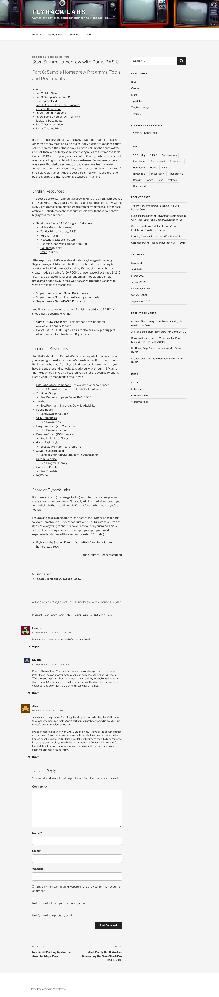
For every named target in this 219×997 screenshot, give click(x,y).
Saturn (68, 579)
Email (36, 851)
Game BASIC (55, 34)
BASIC (41, 579)
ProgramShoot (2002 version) (55, 426)
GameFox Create (47, 467)
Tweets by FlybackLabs (144, 132)
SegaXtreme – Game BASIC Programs (60, 301)
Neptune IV (47, 239)
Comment (39, 786)
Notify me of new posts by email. (52, 915)
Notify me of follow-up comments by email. (59, 903)
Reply (35, 646)
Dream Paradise (46, 459)
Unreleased (139, 186)
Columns (46, 248)
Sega (77, 579)
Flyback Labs (59, 12)
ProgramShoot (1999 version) (55, 434)
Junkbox (41, 401)
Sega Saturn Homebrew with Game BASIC (163, 331)
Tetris (43, 252)
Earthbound (139, 161)
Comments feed (140, 395)
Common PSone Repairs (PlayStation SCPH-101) (158, 242)
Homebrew (54, 579)
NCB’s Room (44, 475)
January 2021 (138, 282)
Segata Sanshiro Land (50, 450)
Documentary (169, 155)
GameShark (176, 161)
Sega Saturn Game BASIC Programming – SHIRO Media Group (78, 614)
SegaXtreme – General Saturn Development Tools (67, 297)
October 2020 (139, 294)
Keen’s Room (44, 409)
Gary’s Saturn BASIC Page (52, 330)
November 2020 (140, 288)
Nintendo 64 (140, 173)
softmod (172, 179)
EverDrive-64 (157, 161)
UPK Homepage (46, 418)
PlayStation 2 (175, 173)
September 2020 (140, 301)
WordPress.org (139, 401)
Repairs (137, 179)
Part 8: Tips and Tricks (49, 128)
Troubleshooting (140, 107)
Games (135, 88)
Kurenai (45, 235)
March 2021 (138, 275)
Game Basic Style (47, 442)
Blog (133, 81)
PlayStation (157, 173)
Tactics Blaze (48, 231)
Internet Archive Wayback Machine (77, 176)
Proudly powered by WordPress (48, 988)
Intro (38, 89)
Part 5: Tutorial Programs (51, 112)
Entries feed (137, 389)
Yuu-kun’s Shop (46, 393)
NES (164, 167)
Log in (134, 382)
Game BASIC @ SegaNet (51, 321)
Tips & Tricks (138, 101)
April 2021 (136, 269)
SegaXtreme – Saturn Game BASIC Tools (62, 293)
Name (37, 833)
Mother (154, 167)
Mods (134, 94)
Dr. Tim (64, 57)
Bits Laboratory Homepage (53, 385)
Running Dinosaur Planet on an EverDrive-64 (155, 236)
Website (37, 869)
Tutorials (37, 34)
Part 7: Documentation (49, 124)
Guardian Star (49, 243)
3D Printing (139, 155)
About (88, 34)
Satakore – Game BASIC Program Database (64, 223)
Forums (74, 34)
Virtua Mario (48, 227)
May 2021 (136, 262)
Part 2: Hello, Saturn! (48, 93)
